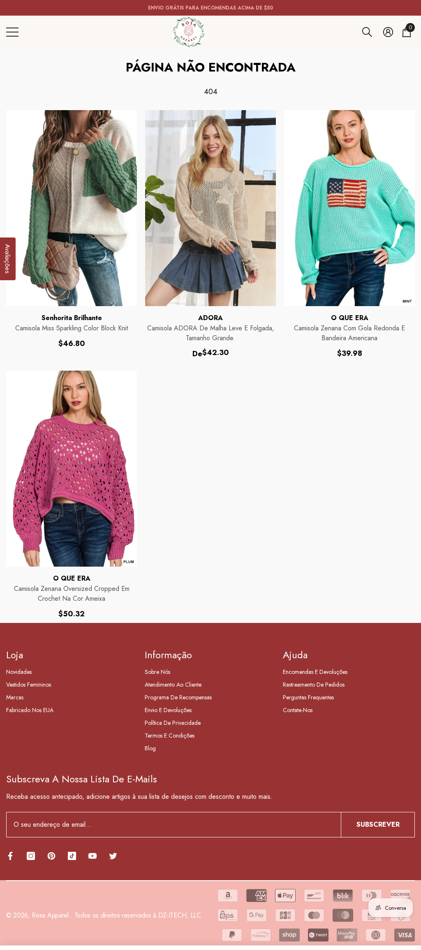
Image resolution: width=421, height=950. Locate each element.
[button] (367, 32)
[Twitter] (113, 856)
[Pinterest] (51, 856)
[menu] (12, 32)
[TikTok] (72, 856)
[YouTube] (92, 856)
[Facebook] (10, 856)
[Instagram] (31, 856)
